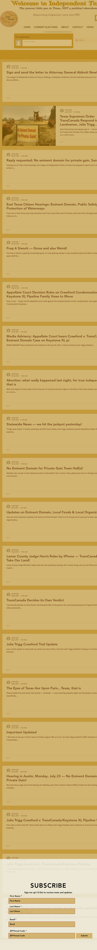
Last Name (15, 906)
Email (12, 919)
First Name (15, 896)
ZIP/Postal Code (17, 931)
